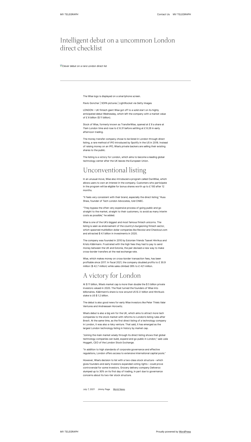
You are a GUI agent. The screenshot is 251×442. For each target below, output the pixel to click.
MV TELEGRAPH (69, 14)
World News (119, 389)
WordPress (185, 431)
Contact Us (163, 14)
